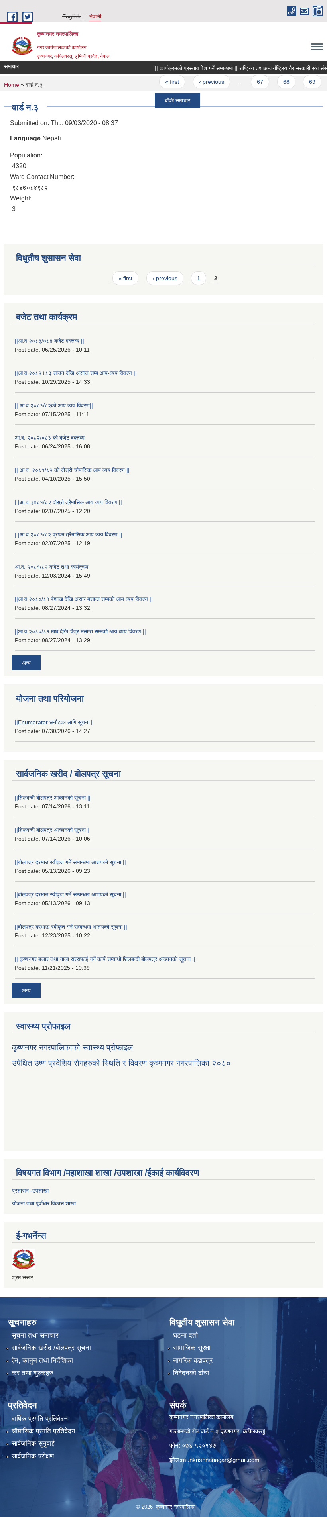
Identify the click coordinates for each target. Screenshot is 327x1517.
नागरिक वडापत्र (193, 1360)
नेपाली (95, 16)
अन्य (26, 663)
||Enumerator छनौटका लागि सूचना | (54, 722)
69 (298, 82)
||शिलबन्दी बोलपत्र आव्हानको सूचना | (52, 830)
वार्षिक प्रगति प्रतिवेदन (40, 1419)
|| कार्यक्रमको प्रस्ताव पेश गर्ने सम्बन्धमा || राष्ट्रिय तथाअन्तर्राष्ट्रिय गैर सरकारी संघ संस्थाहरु (232, 68)
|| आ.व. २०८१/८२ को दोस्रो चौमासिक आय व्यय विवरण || (72, 470)
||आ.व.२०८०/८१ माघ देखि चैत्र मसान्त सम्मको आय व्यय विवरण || (80, 631)
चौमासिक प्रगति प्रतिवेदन (43, 1431)
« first (158, 82)
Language (25, 138)
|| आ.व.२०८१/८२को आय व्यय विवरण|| (54, 405)
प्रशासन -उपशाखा (30, 1190)
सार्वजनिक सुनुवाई (33, 1443)
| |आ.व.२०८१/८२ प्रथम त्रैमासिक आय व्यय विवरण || (68, 534)
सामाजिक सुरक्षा (192, 1348)
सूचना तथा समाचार (35, 1335)
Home (11, 85)
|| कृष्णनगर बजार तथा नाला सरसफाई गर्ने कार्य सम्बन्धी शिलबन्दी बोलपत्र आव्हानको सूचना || (105, 959)
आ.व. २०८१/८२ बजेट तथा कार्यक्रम (51, 567)
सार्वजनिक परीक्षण (33, 1456)
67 (246, 82)
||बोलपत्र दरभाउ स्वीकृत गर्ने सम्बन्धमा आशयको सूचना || (70, 862)
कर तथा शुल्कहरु (32, 1373)
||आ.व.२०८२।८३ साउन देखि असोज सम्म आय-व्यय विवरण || (76, 373)
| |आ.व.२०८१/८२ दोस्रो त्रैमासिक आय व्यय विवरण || (68, 502)
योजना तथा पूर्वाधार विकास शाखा (44, 1203)
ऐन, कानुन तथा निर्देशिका (42, 1360)
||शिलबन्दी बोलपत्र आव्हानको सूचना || (53, 797)
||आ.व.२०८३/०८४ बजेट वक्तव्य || (49, 341)
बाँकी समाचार (163, 100)
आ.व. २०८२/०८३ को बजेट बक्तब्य (50, 437)
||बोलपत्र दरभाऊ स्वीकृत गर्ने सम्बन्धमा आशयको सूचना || (71, 927)
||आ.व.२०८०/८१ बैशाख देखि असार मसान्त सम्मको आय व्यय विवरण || (84, 599)
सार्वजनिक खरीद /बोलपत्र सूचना (51, 1348)
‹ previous (197, 82)
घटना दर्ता (185, 1335)
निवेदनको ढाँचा (191, 1373)
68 (272, 82)
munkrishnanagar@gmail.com (220, 1459)
